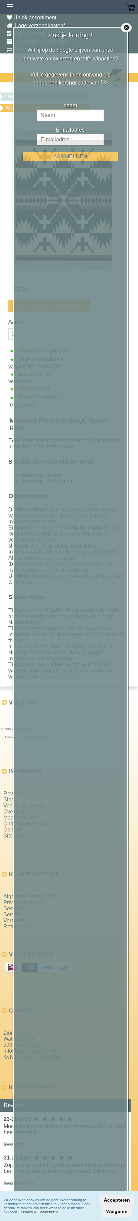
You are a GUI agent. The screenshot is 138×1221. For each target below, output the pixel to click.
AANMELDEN (70, 156)
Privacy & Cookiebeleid (39, 1212)
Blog (8, 799)
